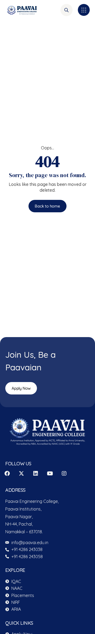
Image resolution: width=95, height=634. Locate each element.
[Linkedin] (35, 473)
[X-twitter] (21, 473)
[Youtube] (50, 473)
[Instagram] (64, 473)
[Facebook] (7, 473)
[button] (83, 9)
